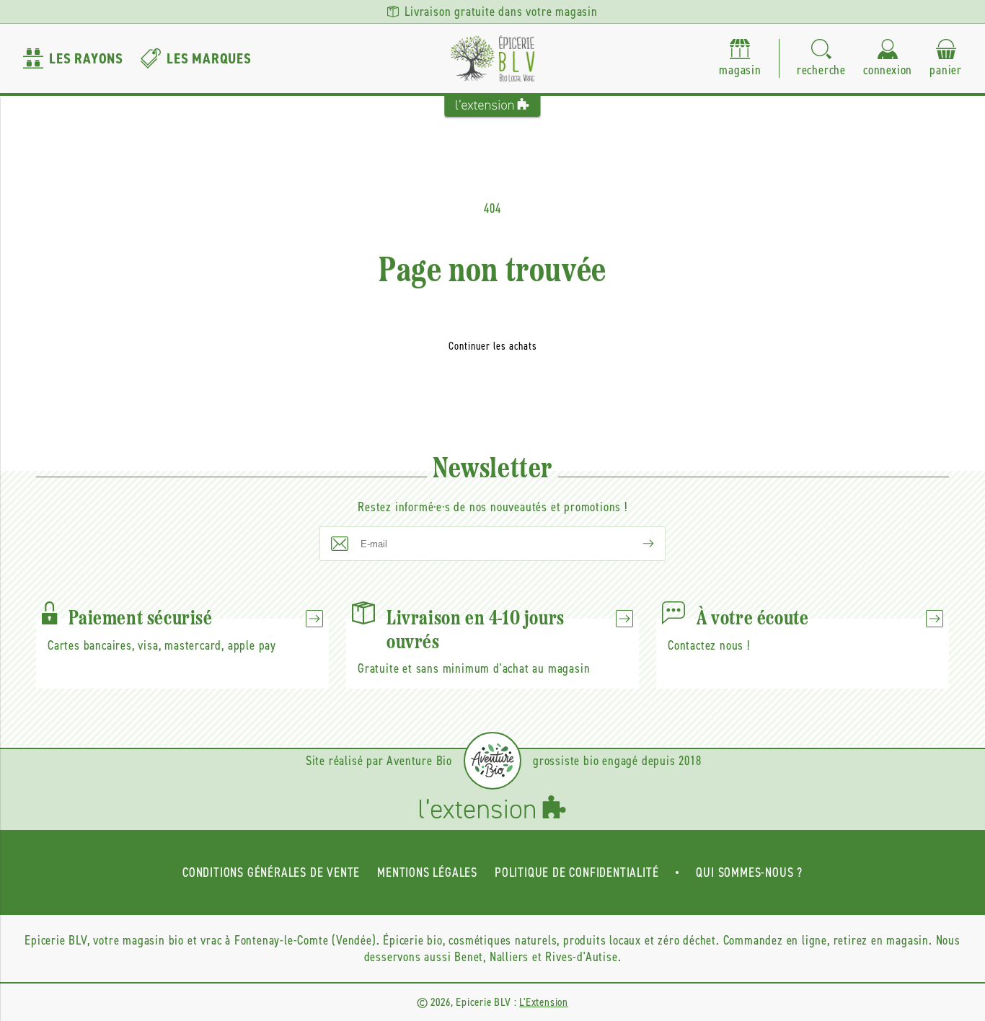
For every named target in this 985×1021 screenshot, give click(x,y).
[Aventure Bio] (492, 761)
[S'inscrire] (636, 543)
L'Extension (543, 1001)
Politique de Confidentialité (576, 872)
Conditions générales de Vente (271, 872)
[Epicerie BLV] (492, 58)
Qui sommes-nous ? (749, 872)
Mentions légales (427, 872)
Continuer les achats (493, 346)
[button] (821, 59)
